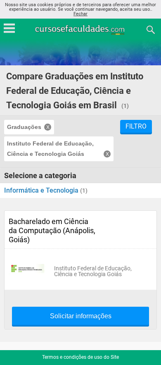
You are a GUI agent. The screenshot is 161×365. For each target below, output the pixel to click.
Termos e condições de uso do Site (80, 357)
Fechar (80, 14)
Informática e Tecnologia (42, 190)
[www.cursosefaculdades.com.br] (80, 29)
